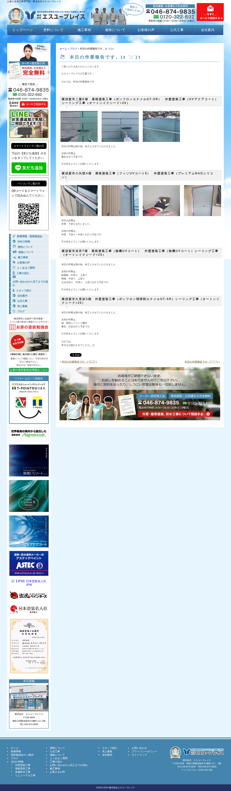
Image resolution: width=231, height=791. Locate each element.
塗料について (53, 30)
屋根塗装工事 (22, 768)
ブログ (73, 48)
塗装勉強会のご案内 (22, 754)
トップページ (22, 30)
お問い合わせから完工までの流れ (69, 765)
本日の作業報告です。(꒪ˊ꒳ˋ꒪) (201, 361)
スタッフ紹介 (109, 748)
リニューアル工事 (25, 775)
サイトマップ (139, 754)
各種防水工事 (22, 771)
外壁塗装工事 (22, 765)
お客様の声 (146, 30)
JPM (29, 584)
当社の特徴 (17, 761)
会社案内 (208, 30)
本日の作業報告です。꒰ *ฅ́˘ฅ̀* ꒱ (79, 361)
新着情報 (16, 751)
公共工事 (177, 30)
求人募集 (107, 751)
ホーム (63, 48)
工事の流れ (56, 761)
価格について (115, 30)
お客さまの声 (57, 771)
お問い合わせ (139, 748)
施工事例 (84, 30)
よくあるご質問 (58, 758)
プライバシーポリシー (144, 751)
